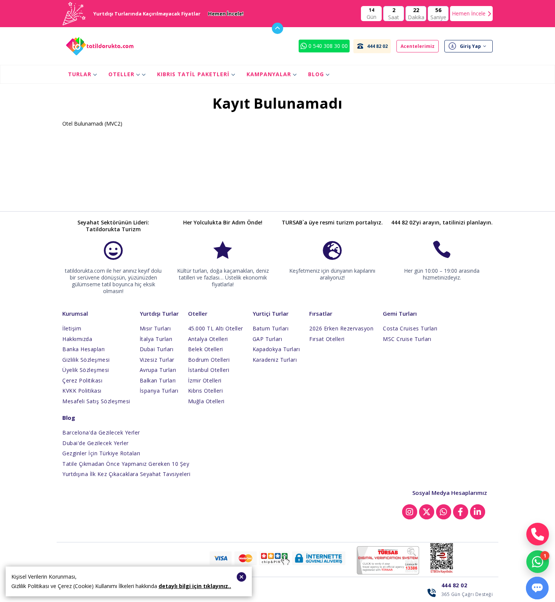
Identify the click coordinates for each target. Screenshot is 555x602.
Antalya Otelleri (208, 338)
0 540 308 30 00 (327, 45)
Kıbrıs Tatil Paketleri (193, 74)
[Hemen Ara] (537, 534)
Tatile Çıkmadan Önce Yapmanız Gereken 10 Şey (125, 463)
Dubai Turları (157, 349)
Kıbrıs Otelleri (205, 390)
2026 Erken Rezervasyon (341, 328)
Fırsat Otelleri (327, 338)
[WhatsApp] (537, 561)
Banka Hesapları (83, 349)
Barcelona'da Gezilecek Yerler (101, 432)
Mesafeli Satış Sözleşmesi (96, 401)
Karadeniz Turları (275, 359)
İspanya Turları (159, 390)
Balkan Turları (158, 380)
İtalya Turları (156, 338)
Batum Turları (271, 328)
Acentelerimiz (418, 46)
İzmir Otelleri (205, 380)
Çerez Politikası (82, 380)
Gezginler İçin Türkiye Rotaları (101, 453)
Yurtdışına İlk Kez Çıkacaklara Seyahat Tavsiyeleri (126, 474)
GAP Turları (267, 338)
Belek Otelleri (205, 349)
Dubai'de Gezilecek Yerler (95, 443)
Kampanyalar (269, 74)
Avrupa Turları (158, 369)
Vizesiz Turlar (157, 359)
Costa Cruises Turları (410, 328)
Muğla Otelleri (206, 401)
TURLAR (79, 74)
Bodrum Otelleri (209, 359)
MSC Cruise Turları (407, 338)
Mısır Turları (155, 328)
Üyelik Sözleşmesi (85, 369)
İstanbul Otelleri (209, 369)
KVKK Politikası (82, 390)
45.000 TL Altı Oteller (215, 328)
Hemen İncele (469, 13)
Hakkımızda (77, 338)
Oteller (121, 74)
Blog (316, 74)
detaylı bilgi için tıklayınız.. (195, 586)
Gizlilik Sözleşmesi (86, 359)
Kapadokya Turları (276, 349)
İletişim (71, 328)
